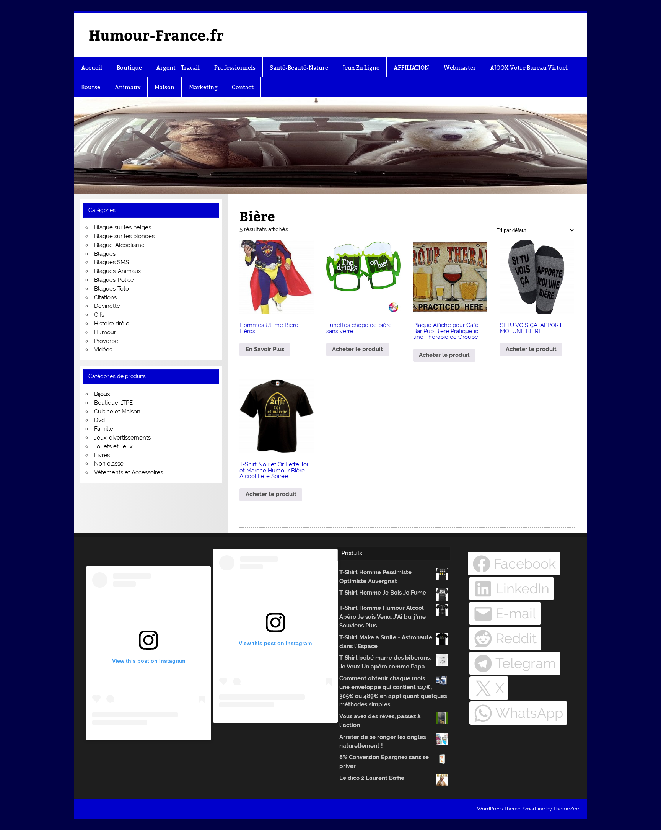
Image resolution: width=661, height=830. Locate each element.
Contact (243, 87)
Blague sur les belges (122, 227)
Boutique (129, 67)
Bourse (90, 87)
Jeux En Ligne (361, 67)
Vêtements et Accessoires (128, 472)
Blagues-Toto (111, 288)
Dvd (99, 420)
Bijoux (102, 393)
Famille (103, 428)
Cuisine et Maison (117, 411)
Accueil (91, 67)
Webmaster (460, 67)
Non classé (109, 463)
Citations (105, 297)
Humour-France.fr (156, 34)
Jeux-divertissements (122, 437)
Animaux (127, 87)
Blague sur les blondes (124, 236)
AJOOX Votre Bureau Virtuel (529, 67)
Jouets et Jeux (113, 446)
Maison (164, 87)
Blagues (105, 253)
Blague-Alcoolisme (119, 245)
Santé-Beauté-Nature (299, 67)
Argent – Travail (178, 67)
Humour (105, 332)
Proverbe (106, 341)
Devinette (107, 305)
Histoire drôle (111, 323)
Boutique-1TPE (113, 402)
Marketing (203, 87)
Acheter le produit (357, 349)
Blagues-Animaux (117, 271)
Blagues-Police (114, 279)
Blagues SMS (111, 262)
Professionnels (235, 67)
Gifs (99, 314)
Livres (102, 455)
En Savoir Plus (265, 349)
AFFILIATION (411, 67)
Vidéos (103, 349)
